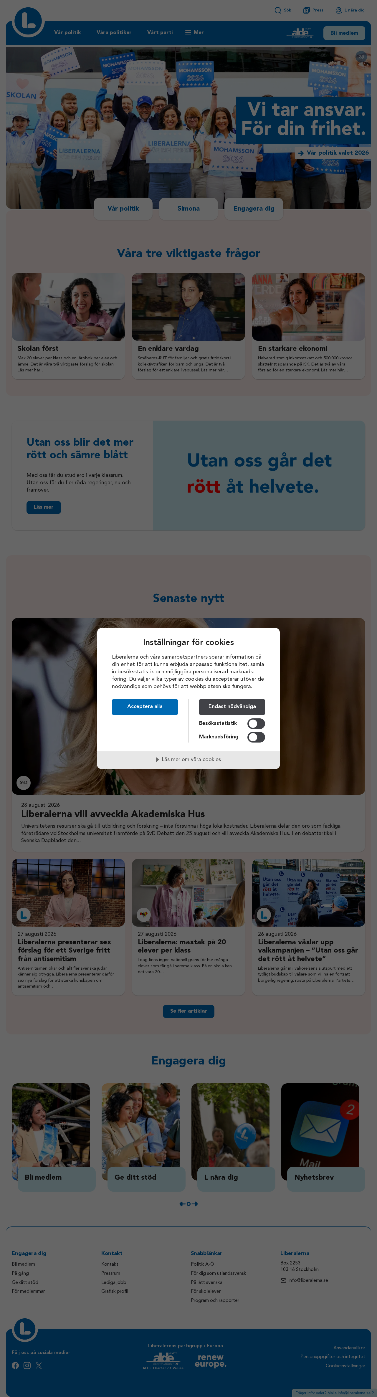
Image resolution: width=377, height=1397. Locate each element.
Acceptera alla (145, 706)
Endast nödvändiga (232, 706)
